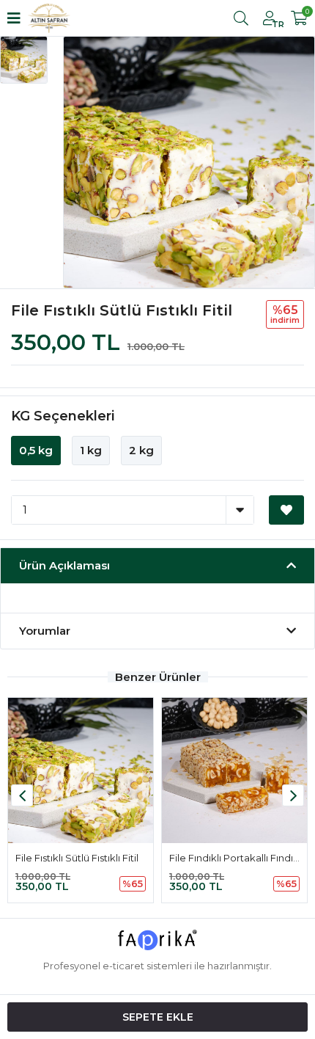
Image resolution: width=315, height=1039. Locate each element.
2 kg (141, 450)
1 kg (91, 450)
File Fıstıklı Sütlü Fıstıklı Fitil (76, 858)
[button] (293, 795)
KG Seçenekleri (63, 416)
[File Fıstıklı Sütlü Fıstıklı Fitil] (80, 770)
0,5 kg (36, 450)
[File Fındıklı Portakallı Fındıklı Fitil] (234, 770)
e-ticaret (123, 965)
